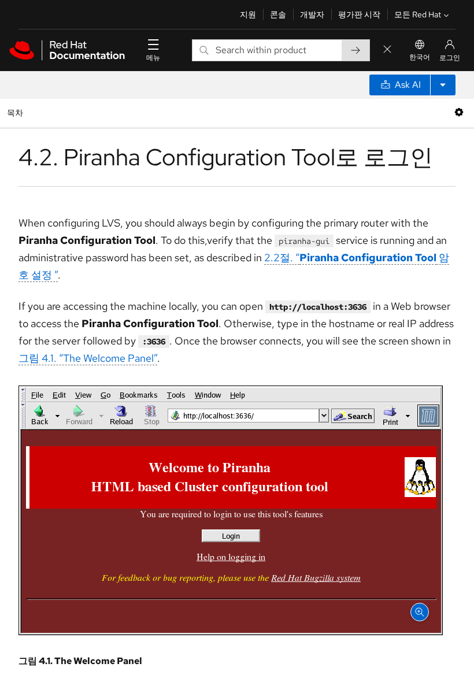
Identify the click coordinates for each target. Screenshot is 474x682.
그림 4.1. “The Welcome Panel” (87, 358)
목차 (16, 112)
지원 (248, 14)
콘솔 (278, 14)
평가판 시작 (359, 14)
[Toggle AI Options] (443, 85)
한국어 (419, 57)
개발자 (312, 14)
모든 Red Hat (417, 14)
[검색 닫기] (387, 50)
